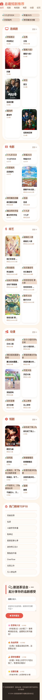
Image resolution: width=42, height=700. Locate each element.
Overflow (11, 612)
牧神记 (10, 587)
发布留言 (15, 668)
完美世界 (11, 568)
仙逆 (9, 574)
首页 (2, 7)
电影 (25, 7)
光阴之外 (11, 618)
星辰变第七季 (12, 593)
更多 (34, 82)
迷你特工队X (12, 599)
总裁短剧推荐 (14, 4)
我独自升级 (11, 606)
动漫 (32, 7)
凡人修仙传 (11, 624)
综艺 (39, 7)
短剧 (9, 7)
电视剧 (17, 7)
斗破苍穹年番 (12, 580)
